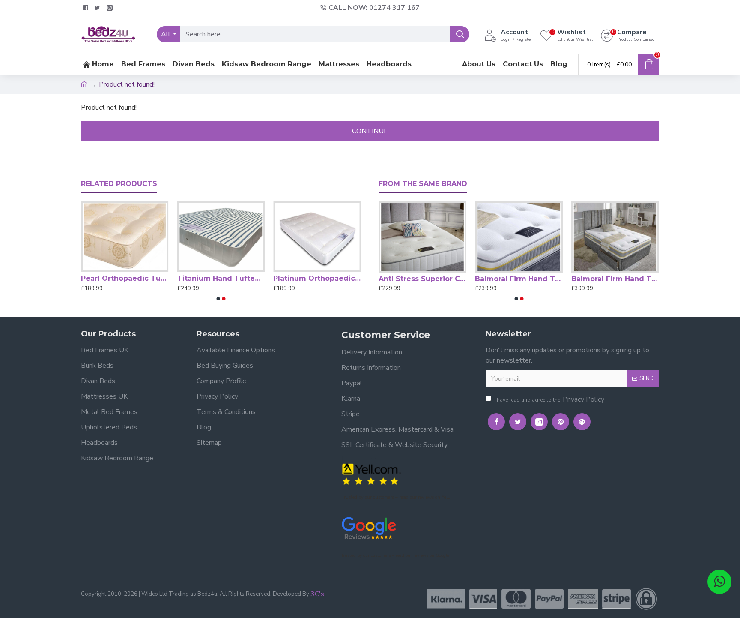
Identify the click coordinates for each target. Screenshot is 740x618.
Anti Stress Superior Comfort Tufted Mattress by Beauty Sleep (422, 279)
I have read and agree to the (549, 399)
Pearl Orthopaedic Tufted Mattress (125, 278)
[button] (218, 298)
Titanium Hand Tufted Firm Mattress (221, 278)
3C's (317, 594)
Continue (370, 131)
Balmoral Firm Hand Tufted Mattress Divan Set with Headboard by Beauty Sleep (615, 279)
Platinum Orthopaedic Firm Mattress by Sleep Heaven (317, 278)
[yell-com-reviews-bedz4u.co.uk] (371, 473)
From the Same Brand (423, 184)
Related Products (119, 184)
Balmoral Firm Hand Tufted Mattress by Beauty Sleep (519, 279)
